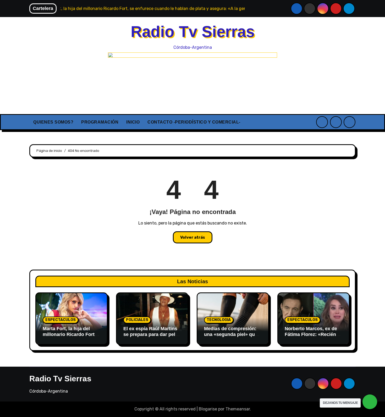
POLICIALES (137, 320)
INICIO (133, 122)
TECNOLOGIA (219, 320)
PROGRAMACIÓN (99, 122)
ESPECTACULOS (60, 320)
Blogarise (208, 409)
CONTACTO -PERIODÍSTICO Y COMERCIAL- (193, 122)
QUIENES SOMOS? (53, 122)
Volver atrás (192, 237)
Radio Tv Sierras (193, 31)
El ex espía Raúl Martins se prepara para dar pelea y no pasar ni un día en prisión (151, 337)
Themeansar (238, 409)
